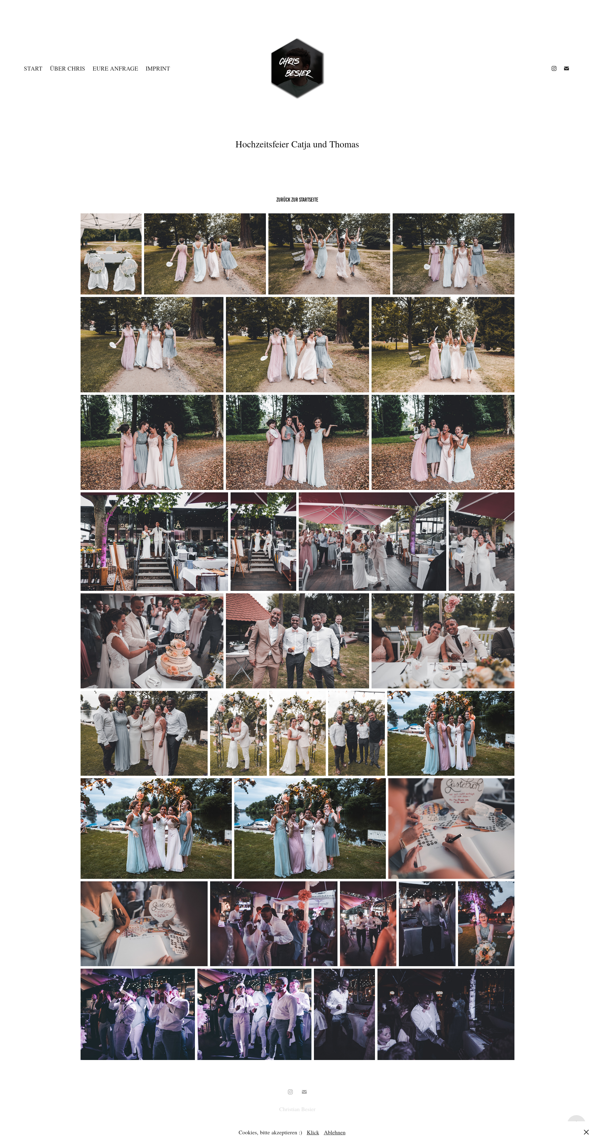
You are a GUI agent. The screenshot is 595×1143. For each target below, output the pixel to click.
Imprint (158, 68)
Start (33, 68)
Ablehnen (335, 1132)
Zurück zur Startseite (297, 200)
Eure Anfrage (115, 68)
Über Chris (67, 68)
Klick (313, 1132)
